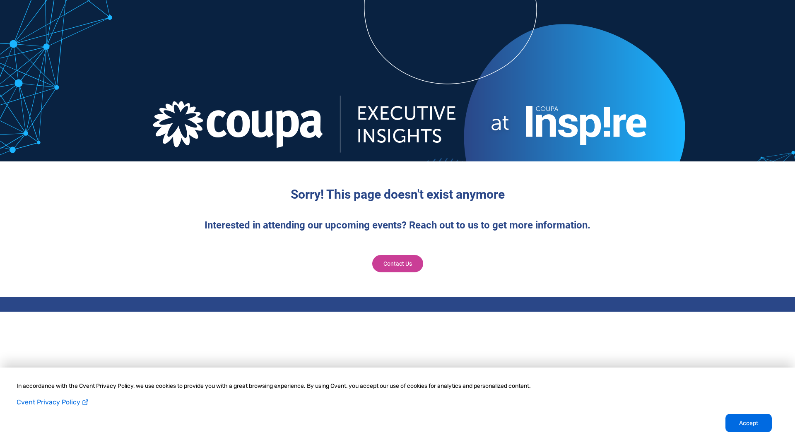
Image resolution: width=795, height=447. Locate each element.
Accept (748, 423)
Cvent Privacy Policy (49, 402)
